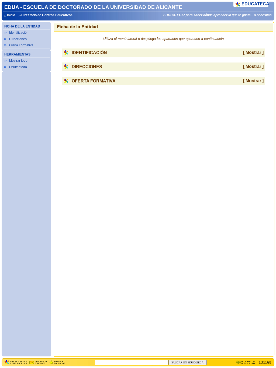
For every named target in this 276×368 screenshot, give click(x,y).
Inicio (11, 15)
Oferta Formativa (21, 45)
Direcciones (18, 39)
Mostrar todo (18, 61)
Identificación (19, 32)
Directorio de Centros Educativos (47, 15)
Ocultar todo (18, 67)
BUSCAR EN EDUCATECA (187, 362)
